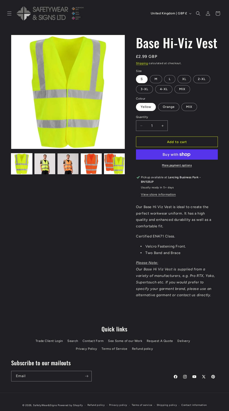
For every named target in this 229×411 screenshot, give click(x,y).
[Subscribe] (86, 376)
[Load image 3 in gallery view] (67, 163)
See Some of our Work (125, 341)
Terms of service (142, 405)
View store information (158, 194)
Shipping (142, 63)
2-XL (202, 79)
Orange (169, 107)
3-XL (144, 89)
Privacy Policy (86, 349)
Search (72, 341)
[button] (9, 13)
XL (184, 79)
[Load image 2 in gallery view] (44, 163)
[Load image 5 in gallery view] (114, 163)
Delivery (183, 341)
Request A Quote (160, 341)
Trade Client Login (49, 341)
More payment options (177, 165)
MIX (182, 89)
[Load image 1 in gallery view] (21, 163)
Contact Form (93, 341)
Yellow (146, 107)
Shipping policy (167, 405)
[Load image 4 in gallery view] (91, 163)
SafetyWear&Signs (45, 405)
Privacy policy (118, 405)
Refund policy (142, 349)
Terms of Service (114, 349)
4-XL (164, 89)
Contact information (194, 405)
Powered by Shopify (70, 405)
